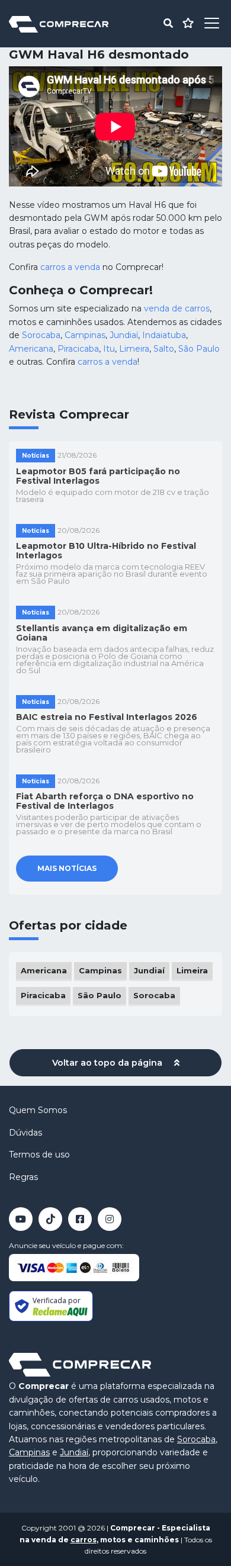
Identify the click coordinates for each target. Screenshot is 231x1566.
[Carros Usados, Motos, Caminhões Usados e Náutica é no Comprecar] (58, 23)
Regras (23, 1177)
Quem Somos (38, 1110)
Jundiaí (124, 335)
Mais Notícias (67, 868)
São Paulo (199, 348)
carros (83, 1539)
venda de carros (177, 308)
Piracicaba (78, 348)
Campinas (85, 335)
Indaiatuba (164, 335)
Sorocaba (41, 335)
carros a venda (70, 267)
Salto (163, 348)
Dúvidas (25, 1132)
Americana (31, 348)
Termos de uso (39, 1154)
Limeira (134, 348)
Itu (109, 348)
